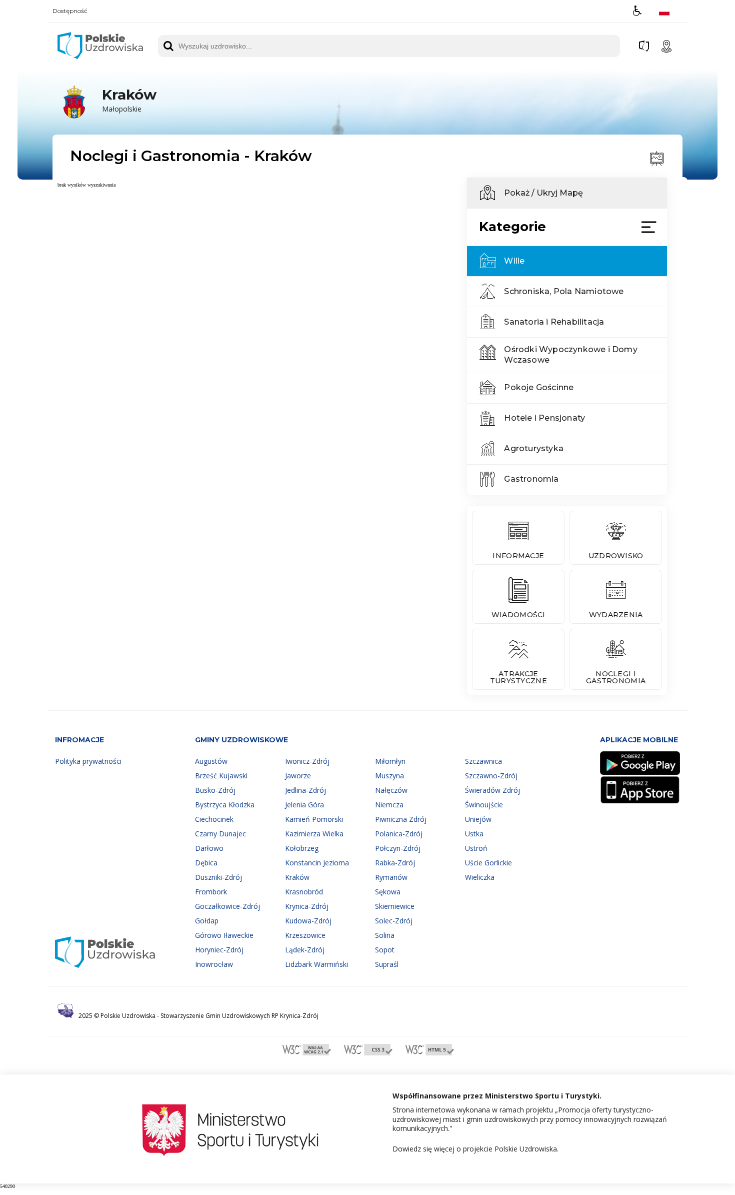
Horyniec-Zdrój (219, 949)
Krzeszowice (305, 935)
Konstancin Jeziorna (317, 862)
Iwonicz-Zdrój (307, 761)
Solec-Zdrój (393, 920)
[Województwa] (644, 46)
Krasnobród (304, 891)
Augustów (211, 761)
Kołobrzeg (301, 848)
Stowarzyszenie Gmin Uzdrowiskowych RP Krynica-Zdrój (239, 1015)
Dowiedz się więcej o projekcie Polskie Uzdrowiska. (475, 1149)
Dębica (206, 862)
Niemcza (389, 804)
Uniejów (478, 819)
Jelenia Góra (304, 804)
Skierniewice (394, 906)
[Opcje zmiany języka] (664, 11)
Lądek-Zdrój (304, 949)
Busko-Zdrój (215, 790)
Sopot (384, 949)
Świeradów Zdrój (492, 790)
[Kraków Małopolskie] (106, 119)
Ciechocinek (214, 819)
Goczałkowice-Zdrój (227, 906)
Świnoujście (484, 804)
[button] (637, 11)
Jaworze (298, 775)
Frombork (211, 891)
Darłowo (209, 848)
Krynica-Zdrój (306, 906)
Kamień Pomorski (314, 819)
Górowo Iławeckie (224, 935)
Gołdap (206, 920)
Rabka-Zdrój (395, 862)
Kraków (297, 877)
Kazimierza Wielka (314, 833)
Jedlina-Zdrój (305, 790)
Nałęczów (391, 790)
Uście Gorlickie (488, 862)
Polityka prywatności (88, 761)
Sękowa (387, 891)
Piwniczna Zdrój (400, 819)
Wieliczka (479, 877)
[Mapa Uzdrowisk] (667, 46)
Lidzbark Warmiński (316, 964)
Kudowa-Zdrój (308, 920)
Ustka (474, 833)
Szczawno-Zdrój (491, 775)
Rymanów (391, 877)
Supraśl (386, 964)
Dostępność (70, 11)
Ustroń (476, 848)
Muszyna (389, 775)
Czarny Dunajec (220, 833)
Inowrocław (214, 964)
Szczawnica (483, 761)
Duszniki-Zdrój (218, 877)
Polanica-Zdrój (398, 833)
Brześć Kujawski (221, 775)
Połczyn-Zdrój (397, 848)
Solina (384, 935)
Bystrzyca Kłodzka (224, 804)
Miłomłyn (390, 761)
